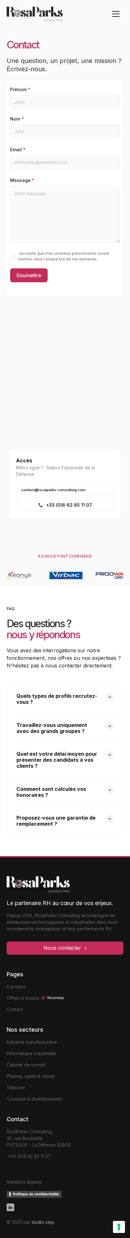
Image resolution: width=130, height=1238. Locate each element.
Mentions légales (24, 1182)
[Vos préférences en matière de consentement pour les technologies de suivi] (119, 1227)
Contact (15, 1009)
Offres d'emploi (23, 998)
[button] (115, 14)
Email (18, 149)
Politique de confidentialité (36, 1194)
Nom (17, 119)
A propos (16, 986)
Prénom (20, 89)
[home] (41, 14)
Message (22, 180)
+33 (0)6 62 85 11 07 (29, 1156)
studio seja (43, 1222)
